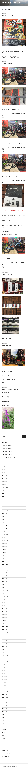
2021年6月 (4, 608)
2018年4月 (4, 714)
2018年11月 (5, 694)
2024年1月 (4, 531)
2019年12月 (5, 655)
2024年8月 (4, 513)
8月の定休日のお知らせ (7, 445)
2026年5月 (4, 472)
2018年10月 (5, 697)
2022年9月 (4, 573)
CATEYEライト (7, 274)
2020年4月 (4, 644)
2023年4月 (4, 552)
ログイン (4, 747)
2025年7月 (4, 493)
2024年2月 (4, 528)
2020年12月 (5, 626)
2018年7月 (4, 706)
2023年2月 (4, 558)
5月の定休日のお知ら (7, 454)
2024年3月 (4, 525)
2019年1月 (4, 688)
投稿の (5, 750)
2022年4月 (4, 581)
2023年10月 (5, 540)
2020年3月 (4, 646)
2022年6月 (4, 578)
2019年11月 (5, 658)
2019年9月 (4, 664)
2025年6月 (4, 496)
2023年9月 (4, 543)
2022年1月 (4, 587)
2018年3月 (4, 717)
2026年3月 (4, 478)
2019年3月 (4, 682)
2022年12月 (5, 564)
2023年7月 (4, 546)
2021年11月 (5, 593)
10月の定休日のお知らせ (10, 389)
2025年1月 (4, 505)
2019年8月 (4, 667)
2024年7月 (4, 516)
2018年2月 (4, 720)
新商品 (3, 735)
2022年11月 (5, 567)
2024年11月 (5, 508)
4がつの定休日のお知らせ (8, 457)
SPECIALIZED (6, 345)
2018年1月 (4, 723)
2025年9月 (4, 490)
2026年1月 (4, 481)
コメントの (6, 753)
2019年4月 (4, 679)
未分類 (3, 738)
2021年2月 (4, 620)
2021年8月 (4, 602)
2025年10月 (5, 487)
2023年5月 (4, 549)
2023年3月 (4, 555)
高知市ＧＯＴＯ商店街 (9, 15)
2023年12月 (5, 534)
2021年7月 (4, 605)
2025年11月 (5, 484)
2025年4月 (4, 499)
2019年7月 (4, 670)
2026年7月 (4, 466)
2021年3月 (4, 617)
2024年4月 (4, 522)
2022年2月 (4, 584)
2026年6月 (4, 469)
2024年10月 (5, 511)
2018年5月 (4, 711)
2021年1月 (4, 623)
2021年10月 (5, 596)
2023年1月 (4, 561)
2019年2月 (4, 685)
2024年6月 (4, 519)
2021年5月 (4, 611)
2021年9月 (4, 599)
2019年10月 (5, 661)
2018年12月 (5, 691)
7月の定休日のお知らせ (7, 448)
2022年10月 (5, 570)
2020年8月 (4, 635)
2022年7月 (4, 576)
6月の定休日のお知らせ (7, 451)
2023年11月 (5, 537)
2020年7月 (4, 638)
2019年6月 (4, 673)
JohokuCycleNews (11, 2)
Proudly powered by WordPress (9, 766)
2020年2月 (4, 649)
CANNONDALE (7, 63)
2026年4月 (4, 475)
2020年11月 (5, 629)
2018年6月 (4, 709)
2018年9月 (4, 700)
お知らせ (4, 732)
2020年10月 (5, 632)
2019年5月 (4, 676)
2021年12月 (5, 590)
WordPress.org (5, 756)
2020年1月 (4, 652)
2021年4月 (4, 614)
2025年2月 (4, 502)
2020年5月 (4, 641)
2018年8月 (4, 703)
